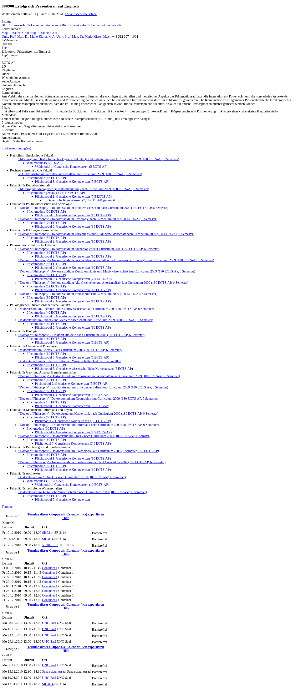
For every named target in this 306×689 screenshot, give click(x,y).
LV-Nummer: (10, 40)
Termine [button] (7, 506)
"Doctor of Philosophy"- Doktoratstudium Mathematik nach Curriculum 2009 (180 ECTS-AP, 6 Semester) (88, 413)
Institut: (6, 21)
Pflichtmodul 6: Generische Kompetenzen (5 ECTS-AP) (72, 357)
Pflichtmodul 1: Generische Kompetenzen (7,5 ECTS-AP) (73, 196)
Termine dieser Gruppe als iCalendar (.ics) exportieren (65, 514)
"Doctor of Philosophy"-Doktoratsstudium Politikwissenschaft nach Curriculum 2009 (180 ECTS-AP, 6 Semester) (93, 208)
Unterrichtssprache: (14, 85)
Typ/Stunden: (10, 55)
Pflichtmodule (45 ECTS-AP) (46, 402)
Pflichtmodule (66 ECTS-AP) (46, 178)
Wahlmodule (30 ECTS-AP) (45, 481)
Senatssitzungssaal (54, 671)
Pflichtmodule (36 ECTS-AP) (46, 297)
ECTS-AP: (9, 62)
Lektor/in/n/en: (11, 29)
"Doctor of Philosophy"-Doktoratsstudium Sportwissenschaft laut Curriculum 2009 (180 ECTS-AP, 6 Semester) (91, 462)
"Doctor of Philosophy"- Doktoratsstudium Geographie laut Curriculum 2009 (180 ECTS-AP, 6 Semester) (88, 398)
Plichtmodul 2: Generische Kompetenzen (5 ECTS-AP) (71, 383)
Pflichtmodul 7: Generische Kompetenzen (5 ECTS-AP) (72, 342)
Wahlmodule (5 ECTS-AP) (44, 163)
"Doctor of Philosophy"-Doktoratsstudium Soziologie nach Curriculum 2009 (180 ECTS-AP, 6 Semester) (87, 219)
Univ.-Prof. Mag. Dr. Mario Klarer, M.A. (29, 36)
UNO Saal (49, 623)
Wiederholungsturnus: (16, 77)
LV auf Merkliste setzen (81, 14)
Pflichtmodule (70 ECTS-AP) (46, 222)
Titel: (5, 47)
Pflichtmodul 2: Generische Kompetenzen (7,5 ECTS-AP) (73, 279)
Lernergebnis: (11, 92)
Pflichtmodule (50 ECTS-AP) (46, 211)
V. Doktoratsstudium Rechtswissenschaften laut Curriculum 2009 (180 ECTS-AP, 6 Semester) (80, 174)
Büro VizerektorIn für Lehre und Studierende (31, 25)
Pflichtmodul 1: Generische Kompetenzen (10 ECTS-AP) (73, 458)
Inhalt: (6, 107)
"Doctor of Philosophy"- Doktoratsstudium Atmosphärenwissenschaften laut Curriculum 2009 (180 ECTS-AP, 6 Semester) (99, 376)
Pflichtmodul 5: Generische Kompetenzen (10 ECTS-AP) (73, 316)
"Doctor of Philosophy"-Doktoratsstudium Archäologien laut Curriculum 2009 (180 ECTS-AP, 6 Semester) (88, 249)
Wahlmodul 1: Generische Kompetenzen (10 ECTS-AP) (72, 484)
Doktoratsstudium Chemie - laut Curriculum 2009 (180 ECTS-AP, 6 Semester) (70, 350)
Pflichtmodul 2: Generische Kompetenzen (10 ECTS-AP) (73, 241)
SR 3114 (47, 532)
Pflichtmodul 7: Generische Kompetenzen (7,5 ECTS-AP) (73, 432)
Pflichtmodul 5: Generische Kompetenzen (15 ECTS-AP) (73, 226)
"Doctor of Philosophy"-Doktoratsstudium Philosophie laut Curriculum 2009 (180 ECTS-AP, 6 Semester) (87, 294)
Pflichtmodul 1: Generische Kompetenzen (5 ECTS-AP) (72, 395)
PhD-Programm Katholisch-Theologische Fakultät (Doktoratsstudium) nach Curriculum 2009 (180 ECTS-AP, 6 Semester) (98, 159)
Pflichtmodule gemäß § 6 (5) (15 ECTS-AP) (56, 193)
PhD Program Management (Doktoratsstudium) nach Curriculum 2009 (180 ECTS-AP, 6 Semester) (83, 189)
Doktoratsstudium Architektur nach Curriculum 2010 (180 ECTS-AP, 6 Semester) (72, 477)
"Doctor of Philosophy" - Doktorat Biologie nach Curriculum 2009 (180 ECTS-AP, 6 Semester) (81, 335)
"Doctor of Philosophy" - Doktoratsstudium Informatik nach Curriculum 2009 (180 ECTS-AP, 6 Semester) (88, 424)
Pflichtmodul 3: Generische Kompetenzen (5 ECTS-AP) (72, 181)
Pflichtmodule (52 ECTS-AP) (46, 286)
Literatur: (8, 130)
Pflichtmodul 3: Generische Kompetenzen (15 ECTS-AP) (73, 215)
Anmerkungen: (11, 137)
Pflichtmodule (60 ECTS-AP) (46, 252)
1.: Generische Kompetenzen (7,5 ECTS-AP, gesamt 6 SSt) (82, 200)
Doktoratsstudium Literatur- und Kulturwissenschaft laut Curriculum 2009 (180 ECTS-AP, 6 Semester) (86, 309)
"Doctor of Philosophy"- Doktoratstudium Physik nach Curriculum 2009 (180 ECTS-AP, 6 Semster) (84, 436)
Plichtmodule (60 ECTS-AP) (46, 428)
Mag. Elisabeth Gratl (15, 33)
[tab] (153, 148)
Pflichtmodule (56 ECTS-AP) (46, 264)
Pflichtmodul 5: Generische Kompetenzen (62, 499)
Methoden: (9, 115)
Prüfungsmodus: (12, 122)
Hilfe (65, 518)
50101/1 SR (50, 545)
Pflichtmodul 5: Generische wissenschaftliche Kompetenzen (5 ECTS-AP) (84, 368)
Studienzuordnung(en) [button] (16, 148)
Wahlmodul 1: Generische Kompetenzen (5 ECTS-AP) (71, 166)
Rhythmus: (9, 70)
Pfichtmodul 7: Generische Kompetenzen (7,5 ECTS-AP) (73, 421)
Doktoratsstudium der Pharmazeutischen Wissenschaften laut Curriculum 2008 (69, 361)
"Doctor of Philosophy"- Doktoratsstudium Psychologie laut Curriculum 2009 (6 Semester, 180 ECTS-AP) (88, 451)
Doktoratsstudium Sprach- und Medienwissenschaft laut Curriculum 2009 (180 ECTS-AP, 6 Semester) (85, 320)
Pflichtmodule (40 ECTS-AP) (46, 312)
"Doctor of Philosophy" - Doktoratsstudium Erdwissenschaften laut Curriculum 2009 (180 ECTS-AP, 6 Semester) (93, 387)
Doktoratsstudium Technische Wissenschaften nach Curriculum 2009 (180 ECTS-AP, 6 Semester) (82, 492)
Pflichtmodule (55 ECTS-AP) (46, 496)
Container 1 (49, 568)
